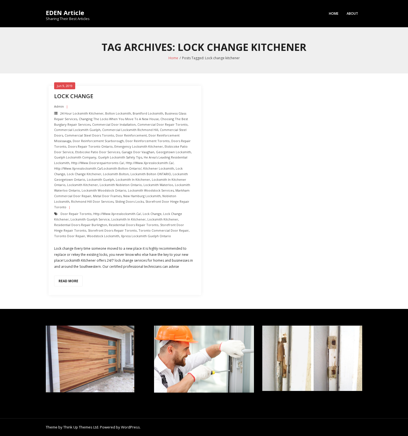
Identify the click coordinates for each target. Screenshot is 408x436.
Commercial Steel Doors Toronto (89, 135)
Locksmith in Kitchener (133, 179)
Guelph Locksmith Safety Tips (120, 157)
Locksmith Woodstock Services (151, 190)
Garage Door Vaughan (138, 152)
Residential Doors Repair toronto (133, 225)
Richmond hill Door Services (92, 201)
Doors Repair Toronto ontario (90, 146)
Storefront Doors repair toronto (112, 230)
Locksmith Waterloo (158, 185)
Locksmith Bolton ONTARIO (150, 174)
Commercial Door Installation (114, 124)
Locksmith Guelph (100, 179)
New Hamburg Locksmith (142, 196)
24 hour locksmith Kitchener (82, 113)
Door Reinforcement (131, 135)
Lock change (73, 96)
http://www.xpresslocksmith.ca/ (149, 163)
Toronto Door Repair (69, 236)
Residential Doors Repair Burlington (80, 225)
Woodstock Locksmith (103, 236)
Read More (68, 281)
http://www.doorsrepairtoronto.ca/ (97, 163)
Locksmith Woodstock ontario (104, 190)
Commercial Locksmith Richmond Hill (130, 130)
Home (333, 13)
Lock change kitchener (84, 174)
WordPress (130, 427)
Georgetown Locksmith (173, 152)
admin (59, 106)
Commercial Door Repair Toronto (162, 124)
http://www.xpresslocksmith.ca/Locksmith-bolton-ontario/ (98, 168)
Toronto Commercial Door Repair (163, 230)
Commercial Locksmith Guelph (77, 130)
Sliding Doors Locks (129, 201)
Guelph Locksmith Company (75, 157)
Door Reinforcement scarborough (98, 141)
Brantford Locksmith (148, 113)
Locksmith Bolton (116, 174)
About (352, 13)
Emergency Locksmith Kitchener (138, 146)
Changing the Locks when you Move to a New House (119, 119)
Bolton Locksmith (118, 113)
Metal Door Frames (107, 196)
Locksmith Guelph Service (90, 219)
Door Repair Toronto (76, 214)
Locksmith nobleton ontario (121, 185)
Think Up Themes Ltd (80, 427)
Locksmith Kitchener (82, 185)
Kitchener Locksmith (158, 168)
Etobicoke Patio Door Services (97, 152)
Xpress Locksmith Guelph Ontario (146, 236)
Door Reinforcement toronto (147, 141)
